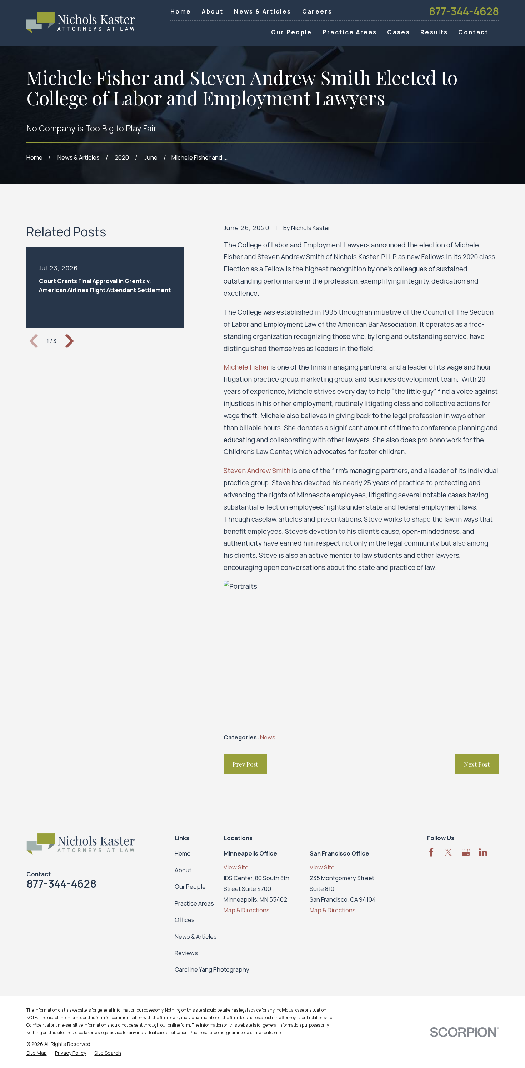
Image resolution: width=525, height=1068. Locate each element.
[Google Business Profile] (466, 852)
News (267, 737)
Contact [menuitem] (473, 32)
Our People (190, 886)
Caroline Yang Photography (212, 969)
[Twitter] (448, 852)
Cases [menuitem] (398, 32)
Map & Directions (247, 910)
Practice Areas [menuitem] (349, 32)
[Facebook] (431, 852)
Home (180, 11)
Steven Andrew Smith (257, 470)
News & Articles (262, 11)
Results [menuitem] (434, 32)
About (212, 11)
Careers (317, 11)
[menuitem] (36, 1052)
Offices (185, 920)
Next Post (477, 764)
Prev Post (245, 764)
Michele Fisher (246, 367)
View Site (236, 867)
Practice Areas (194, 903)
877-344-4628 (464, 11)
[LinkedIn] (483, 852)
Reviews (186, 953)
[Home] (80, 23)
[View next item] (69, 341)
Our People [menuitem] (291, 32)
